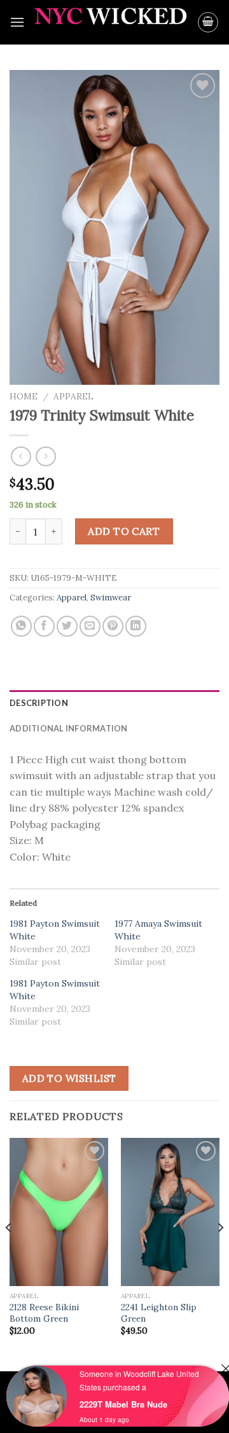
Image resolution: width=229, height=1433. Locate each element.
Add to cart (124, 531)
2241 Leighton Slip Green (159, 1313)
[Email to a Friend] (90, 626)
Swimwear (110, 597)
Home (24, 396)
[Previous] (9, 1253)
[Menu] (17, 22)
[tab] (114, 703)
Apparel (73, 396)
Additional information (69, 728)
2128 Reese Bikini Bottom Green (44, 1313)
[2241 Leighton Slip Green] (170, 1212)
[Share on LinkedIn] (135, 626)
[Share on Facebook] (44, 626)
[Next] (220, 1253)
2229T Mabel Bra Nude (123, 1404)
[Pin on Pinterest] (112, 626)
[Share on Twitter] (67, 626)
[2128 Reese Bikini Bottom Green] (59, 1212)
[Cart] (208, 22)
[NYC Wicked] (111, 22)
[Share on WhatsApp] (21, 626)
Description (39, 703)
